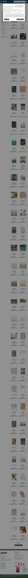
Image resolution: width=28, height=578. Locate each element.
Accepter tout (20, 19)
